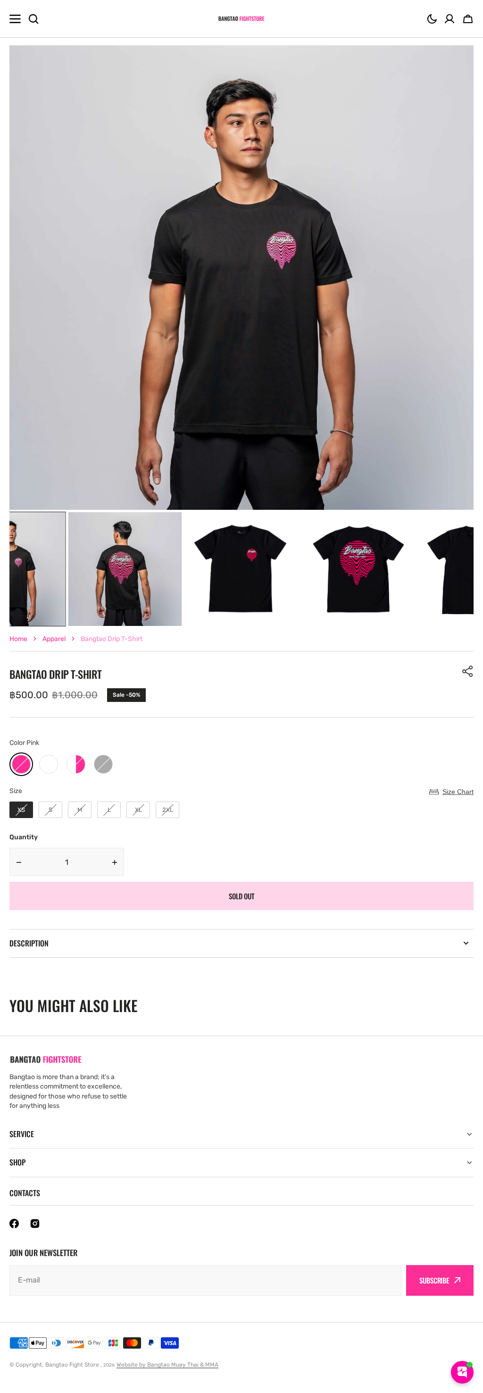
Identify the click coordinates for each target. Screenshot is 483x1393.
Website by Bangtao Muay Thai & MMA (167, 1364)
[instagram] (35, 1223)
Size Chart (458, 791)
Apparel (54, 639)
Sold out (241, 896)
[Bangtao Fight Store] (241, 19)
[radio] (21, 764)
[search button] (33, 19)
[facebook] (14, 1223)
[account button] (449, 19)
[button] (432, 19)
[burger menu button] (15, 19)
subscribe (434, 1280)
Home (18, 639)
